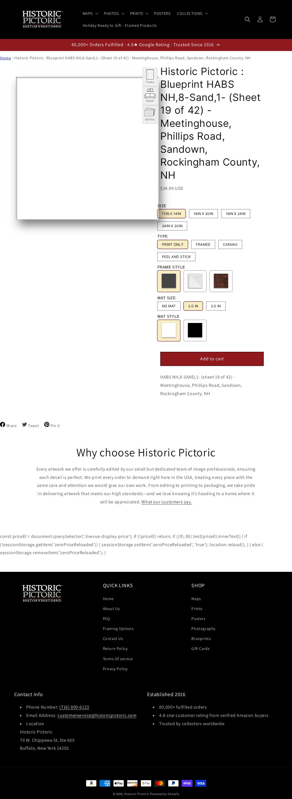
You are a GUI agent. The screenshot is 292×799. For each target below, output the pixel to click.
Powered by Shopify (164, 794)
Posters (198, 618)
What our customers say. (166, 502)
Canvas (230, 244)
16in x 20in (203, 214)
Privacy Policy (115, 668)
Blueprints (201, 638)
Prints (196, 608)
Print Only (172, 244)
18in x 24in (236, 214)
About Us (111, 608)
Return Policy (115, 648)
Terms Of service (118, 658)
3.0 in (216, 306)
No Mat (169, 306)
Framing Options (118, 628)
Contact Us (113, 638)
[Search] (247, 19)
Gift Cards (200, 648)
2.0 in (193, 306)
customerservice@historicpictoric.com (97, 715)
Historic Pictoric (136, 794)
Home (5, 57)
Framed (203, 244)
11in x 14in (171, 214)
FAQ (106, 618)
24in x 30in (172, 226)
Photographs (203, 628)
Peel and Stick (176, 257)
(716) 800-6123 (74, 707)
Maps (196, 598)
